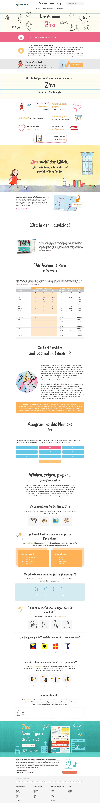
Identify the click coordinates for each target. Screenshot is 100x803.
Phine (52, 792)
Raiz (50, 452)
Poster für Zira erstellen (28, 745)
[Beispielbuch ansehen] (70, 64)
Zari (46, 442)
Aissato (26, 284)
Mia (18, 304)
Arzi (50, 447)
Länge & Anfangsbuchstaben (61, 117)
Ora (18, 333)
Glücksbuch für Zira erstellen (50, 177)
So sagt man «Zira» (59, 106)
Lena (19, 301)
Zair (73, 456)
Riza (50, 456)
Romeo (63, 561)
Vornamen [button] (38, 8)
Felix (35, 795)
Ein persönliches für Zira (42, 106)
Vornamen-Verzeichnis (23, 778)
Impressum (70, 790)
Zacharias (32, 557)
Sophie (17, 790)
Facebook (70, 791)
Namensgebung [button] (59, 8)
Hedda (53, 800)
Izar (27, 452)
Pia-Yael (22, 284)
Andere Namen (33, 128)
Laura (19, 306)
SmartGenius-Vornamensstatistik (39, 337)
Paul (35, 791)
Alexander (36, 789)
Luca (35, 799)
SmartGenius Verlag (71, 789)
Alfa (62, 563)
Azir (73, 447)
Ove (52, 795)
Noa (52, 799)
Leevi (52, 790)
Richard (31, 561)
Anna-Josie (20, 317)
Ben (35, 797)
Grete (52, 789)
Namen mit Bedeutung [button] (48, 8)
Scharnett (20, 335)
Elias (35, 792)
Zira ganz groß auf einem (59, 138)
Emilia (40, 282)
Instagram (70, 792)
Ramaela (18, 284)
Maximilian (36, 790)
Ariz (27, 447)
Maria (17, 791)
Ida (29, 559)
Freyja (52, 791)
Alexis (52, 794)
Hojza (19, 319)
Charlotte (18, 792)
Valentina (20, 308)
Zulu (62, 557)
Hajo (52, 797)
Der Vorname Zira (58, 128)
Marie (37, 282)
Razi (73, 452)
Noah (35, 794)
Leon (35, 796)
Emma (48, 282)
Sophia (18, 800)
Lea (18, 313)
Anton (30, 563)
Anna (43, 282)
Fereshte (33, 284)
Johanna (18, 799)
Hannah (19, 310)
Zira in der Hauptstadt (31, 118)
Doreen (52, 796)
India (62, 559)
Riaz (27, 456)
